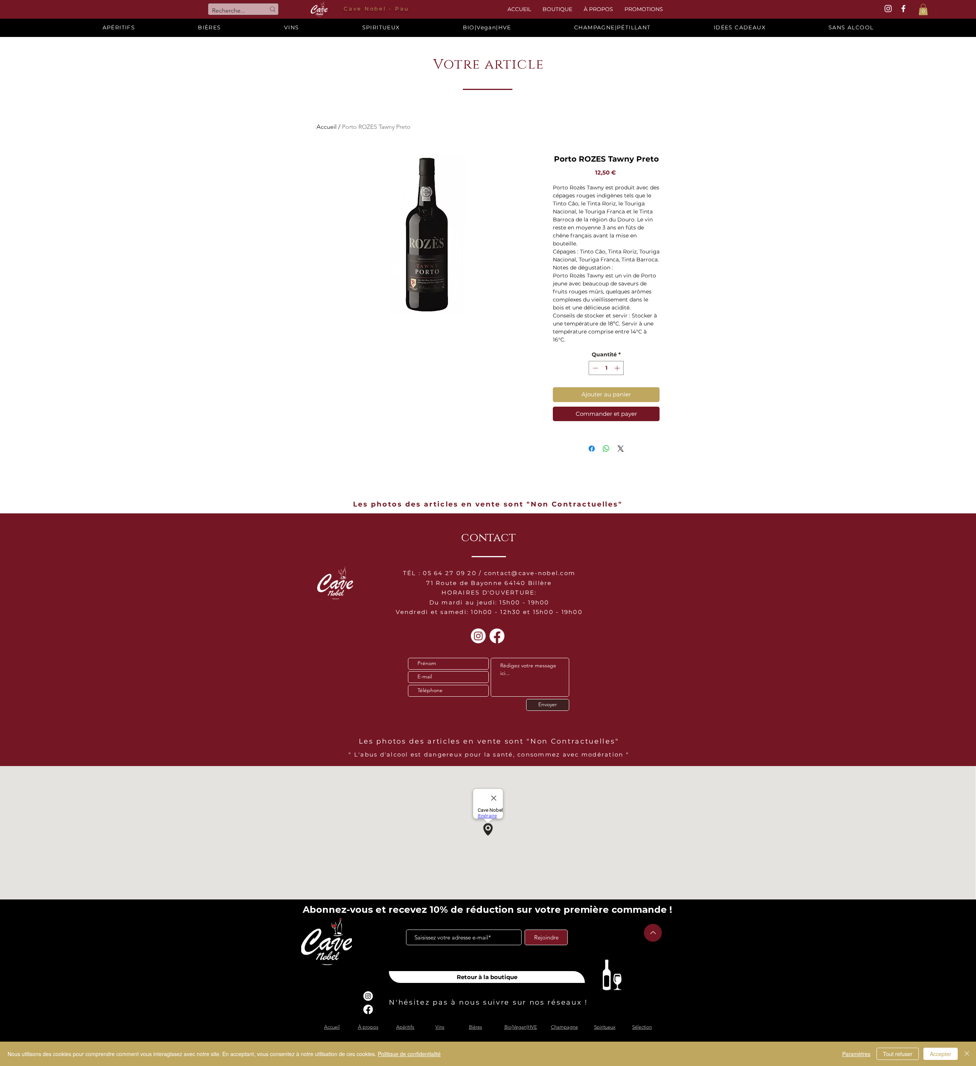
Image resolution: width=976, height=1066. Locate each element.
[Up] (653, 933)
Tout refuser (897, 1054)
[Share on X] (620, 448)
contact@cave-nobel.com (530, 573)
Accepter (940, 1054)
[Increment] (618, 368)
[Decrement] (594, 368)
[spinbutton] (606, 368)
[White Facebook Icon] (903, 8)
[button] (923, 9)
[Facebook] (497, 635)
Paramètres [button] (856, 1054)
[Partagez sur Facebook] (591, 448)
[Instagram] (478, 635)
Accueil (326, 126)
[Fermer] (966, 1054)
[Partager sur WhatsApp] (606, 448)
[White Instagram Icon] (888, 8)
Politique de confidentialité (409, 1054)
